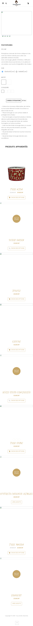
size (2, 68)
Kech (16, 186)
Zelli (19, 186)
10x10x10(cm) (9, 72)
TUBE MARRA (16, 544)
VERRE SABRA (16, 240)
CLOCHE (16, 341)
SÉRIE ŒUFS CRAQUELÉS (17, 392)
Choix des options (17, 197)
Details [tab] (24, 101)
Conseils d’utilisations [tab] (14, 101)
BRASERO (16, 595)
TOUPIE (16, 290)
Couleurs (5, 88)
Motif (3, 77)
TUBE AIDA (16, 189)
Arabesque (14, 186)
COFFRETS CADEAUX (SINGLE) (16, 493)
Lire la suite (16, 502)
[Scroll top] (17, 623)
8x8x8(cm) (23, 72)
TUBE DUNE (16, 443)
